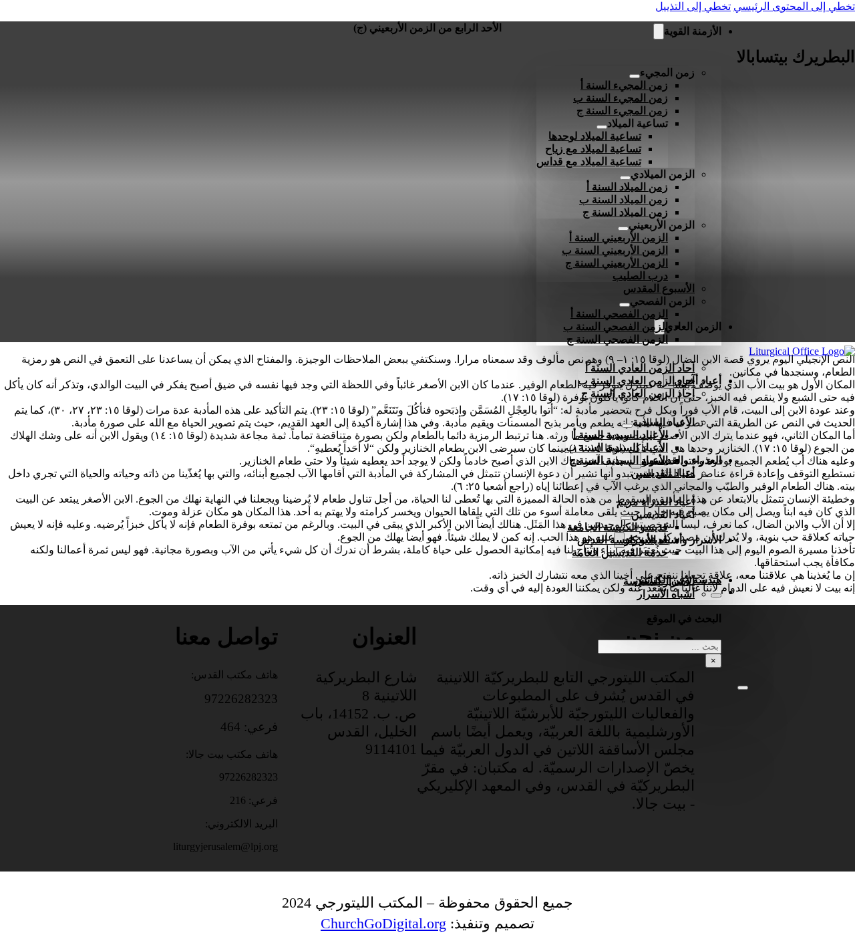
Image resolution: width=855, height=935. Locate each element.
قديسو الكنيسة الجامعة (617, 527)
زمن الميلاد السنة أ (627, 186)
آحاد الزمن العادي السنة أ (640, 368)
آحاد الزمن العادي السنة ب (636, 380)
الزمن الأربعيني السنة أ (618, 237)
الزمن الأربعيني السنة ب (615, 250)
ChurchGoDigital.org (383, 923)
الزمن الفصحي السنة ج (617, 339)
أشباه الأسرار (666, 593)
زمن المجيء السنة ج (622, 110)
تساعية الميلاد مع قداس (588, 161)
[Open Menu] (742, 688)
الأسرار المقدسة (659, 581)
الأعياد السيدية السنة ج (618, 460)
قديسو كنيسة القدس (622, 539)
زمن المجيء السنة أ (624, 85)
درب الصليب (640, 275)
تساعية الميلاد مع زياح (593, 148)
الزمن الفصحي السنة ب (615, 326)
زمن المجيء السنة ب (620, 98)
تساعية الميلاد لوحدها (594, 136)
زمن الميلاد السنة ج (625, 212)
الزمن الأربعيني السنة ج (616, 263)
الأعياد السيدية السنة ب (617, 447)
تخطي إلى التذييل (693, 6)
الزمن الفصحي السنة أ (619, 313)
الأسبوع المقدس (659, 288)
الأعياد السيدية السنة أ (620, 434)
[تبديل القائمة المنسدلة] (658, 31)
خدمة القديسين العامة (620, 552)
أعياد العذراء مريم (656, 501)
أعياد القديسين (663, 473)
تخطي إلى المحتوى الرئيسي (794, 6)
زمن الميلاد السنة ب (623, 199)
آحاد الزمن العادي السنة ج (638, 393)
